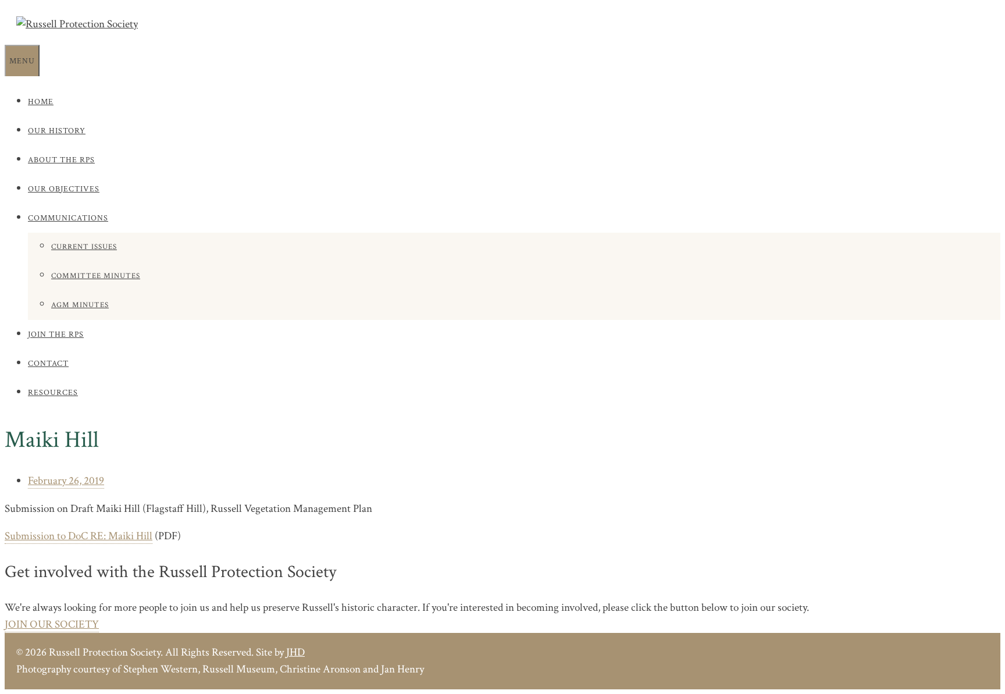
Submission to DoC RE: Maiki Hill (78, 536)
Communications (68, 218)
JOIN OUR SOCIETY (52, 624)
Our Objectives (63, 189)
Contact (48, 363)
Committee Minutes (95, 276)
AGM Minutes (80, 305)
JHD (295, 652)
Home (41, 102)
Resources (53, 392)
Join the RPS (56, 334)
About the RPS (61, 160)
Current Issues (84, 247)
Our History (56, 131)
